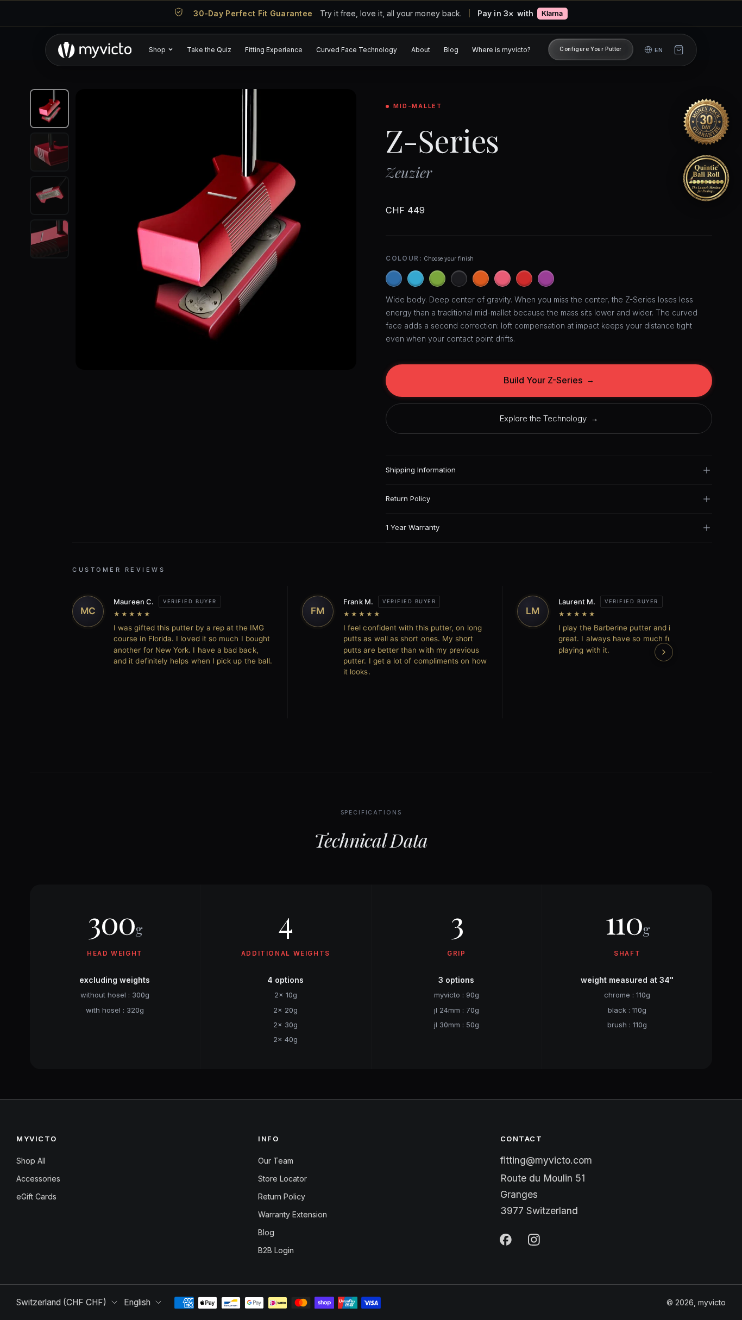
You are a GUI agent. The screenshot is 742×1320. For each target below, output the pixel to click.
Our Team (275, 1160)
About (420, 49)
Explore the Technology (549, 418)
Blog (451, 49)
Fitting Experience (274, 49)
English (137, 1302)
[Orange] (481, 278)
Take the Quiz (209, 49)
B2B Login (276, 1250)
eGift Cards (36, 1196)
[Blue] (394, 278)
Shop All (31, 1160)
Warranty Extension (292, 1214)
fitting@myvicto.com (546, 1160)
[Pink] (502, 278)
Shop (157, 49)
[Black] (459, 278)
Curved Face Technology (356, 49)
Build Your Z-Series (549, 380)
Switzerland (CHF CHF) (61, 1302)
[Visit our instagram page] (534, 1240)
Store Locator (282, 1178)
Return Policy (281, 1196)
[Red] (524, 278)
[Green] (437, 278)
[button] (706, 122)
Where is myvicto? (501, 49)
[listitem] (370, 14)
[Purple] (546, 278)
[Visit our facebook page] (506, 1240)
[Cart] (679, 50)
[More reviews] (664, 652)
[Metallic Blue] (415, 278)
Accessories (38, 1178)
